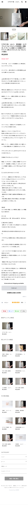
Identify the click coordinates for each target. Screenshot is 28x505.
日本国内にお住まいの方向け (14, 292)
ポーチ (3, 461)
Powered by (12, 490)
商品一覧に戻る (14, 478)
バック (2, 457)
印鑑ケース (4, 466)
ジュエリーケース (5, 471)
